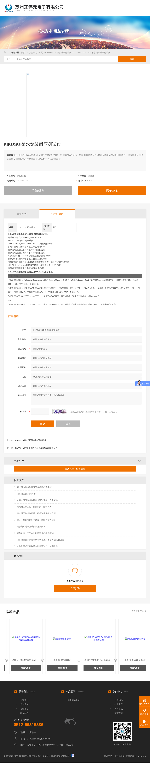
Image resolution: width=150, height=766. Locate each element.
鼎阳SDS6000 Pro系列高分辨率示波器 (95, 660)
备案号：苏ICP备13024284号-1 (56, 756)
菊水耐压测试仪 (64, 52)
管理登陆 (130, 756)
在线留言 (24, 709)
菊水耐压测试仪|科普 (26, 494)
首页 (23, 52)
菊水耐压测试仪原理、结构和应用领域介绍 (36, 513)
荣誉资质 (119, 713)
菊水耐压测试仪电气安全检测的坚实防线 (35, 487)
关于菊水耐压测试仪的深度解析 (31, 526)
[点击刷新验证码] (59, 411)
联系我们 (112, 190)
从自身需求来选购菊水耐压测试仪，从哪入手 (37, 546)
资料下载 (119, 709)
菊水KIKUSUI (47, 52)
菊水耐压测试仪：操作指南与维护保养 (34, 507)
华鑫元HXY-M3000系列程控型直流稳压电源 (22, 660)
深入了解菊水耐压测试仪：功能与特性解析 (36, 520)
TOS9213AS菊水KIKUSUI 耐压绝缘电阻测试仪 (36, 448)
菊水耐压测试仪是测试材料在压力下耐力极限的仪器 (40, 539)
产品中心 (33, 52)
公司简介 (24, 700)
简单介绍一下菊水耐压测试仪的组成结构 (35, 533)
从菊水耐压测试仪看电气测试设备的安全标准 (37, 500)
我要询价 (20, 668)
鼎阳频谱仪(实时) (57, 660)
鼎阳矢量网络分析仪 (129, 660)
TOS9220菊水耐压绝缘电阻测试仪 (30, 440)
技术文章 (119, 704)
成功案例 (24, 704)
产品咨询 (37, 190)
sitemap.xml (140, 756)
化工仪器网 (119, 756)
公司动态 (119, 700)
